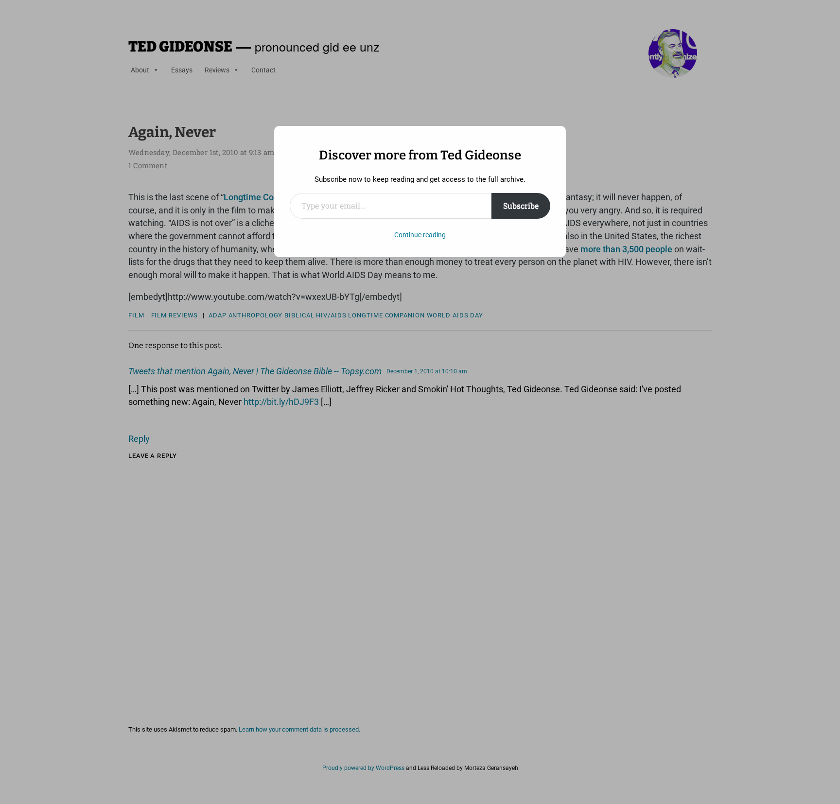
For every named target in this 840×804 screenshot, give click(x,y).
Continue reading (420, 235)
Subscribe (521, 205)
